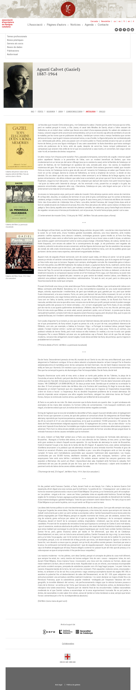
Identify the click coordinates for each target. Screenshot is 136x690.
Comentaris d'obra (74, 111)
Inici (32, 111)
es (120, 21)
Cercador (94, 21)
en (129, 21)
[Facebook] (124, 29)
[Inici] (9, 23)
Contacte (103, 24)
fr (124, 21)
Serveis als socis (15, 43)
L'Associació (34, 24)
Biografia (51, 111)
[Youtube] (132, 29)
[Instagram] (120, 29)
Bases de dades (14, 47)
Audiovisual (12, 54)
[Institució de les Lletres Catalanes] (76, 632)
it (133, 21)
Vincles (102, 111)
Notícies (75, 24)
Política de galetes (73, 685)
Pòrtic (40, 111)
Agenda (89, 24)
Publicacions (13, 50)
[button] (18, 85)
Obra (60, 111)
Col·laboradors (68, 644)
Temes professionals (17, 36)
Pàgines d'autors (56, 24)
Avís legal (58, 685)
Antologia (90, 111)
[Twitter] (116, 29)
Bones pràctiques (15, 40)
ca (115, 21)
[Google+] (128, 29)
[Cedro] (49, 632)
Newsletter (105, 21)
